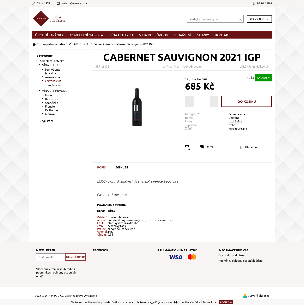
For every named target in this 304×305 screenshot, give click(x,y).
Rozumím (226, 302)
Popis (101, 167)
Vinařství (182, 35)
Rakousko (51, 99)
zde (214, 302)
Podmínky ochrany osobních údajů (240, 260)
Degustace (46, 120)
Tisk (187, 149)
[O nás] (34, 44)
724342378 (43, 3)
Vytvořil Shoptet (258, 295)
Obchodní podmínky (231, 255)
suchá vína (54, 85)
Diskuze (122, 167)
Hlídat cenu (252, 147)
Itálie (48, 95)
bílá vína (50, 73)
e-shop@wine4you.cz (74, 3)
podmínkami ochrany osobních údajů (56, 274)
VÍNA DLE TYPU (121, 35)
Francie (50, 106)
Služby (203, 35)
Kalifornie (51, 110)
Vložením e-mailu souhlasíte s (56, 272)
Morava (50, 114)
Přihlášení (264, 3)
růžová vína (52, 77)
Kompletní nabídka (86, 35)
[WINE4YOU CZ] (50, 18)
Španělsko (51, 102)
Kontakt (222, 35)
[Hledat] (240, 19)
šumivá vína (52, 69)
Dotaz (210, 147)
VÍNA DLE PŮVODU (153, 35)
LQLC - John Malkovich (254, 66)
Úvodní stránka (49, 35)
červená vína (237, 114)
